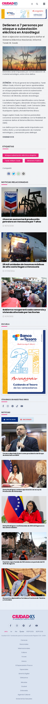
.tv (11, 631)
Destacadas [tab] (11, 420)
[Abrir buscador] (37, 4)
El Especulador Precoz (24, 665)
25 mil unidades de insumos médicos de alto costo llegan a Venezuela (23, 265)
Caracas (24, 640)
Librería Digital (24, 673)
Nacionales (24, 644)
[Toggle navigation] (43, 4)
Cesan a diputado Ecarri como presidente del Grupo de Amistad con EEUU (23, 454)
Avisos (24, 661)
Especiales (24, 669)
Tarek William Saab (12, 161)
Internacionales (24, 648)
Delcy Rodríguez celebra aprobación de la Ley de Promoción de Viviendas (22, 490)
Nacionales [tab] (27, 420)
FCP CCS (30, 631)
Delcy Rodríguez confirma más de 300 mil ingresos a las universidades (23, 526)
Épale (22, 631)
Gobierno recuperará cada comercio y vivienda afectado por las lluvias (24, 311)
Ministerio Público (34, 161)
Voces (24, 656)
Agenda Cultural (24, 694)
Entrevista (24, 690)
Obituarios (24, 678)
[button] (24, 361)
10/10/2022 (9, 316)
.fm (16, 631)
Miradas (24, 682)
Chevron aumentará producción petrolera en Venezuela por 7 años (22, 220)
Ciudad (24, 686)
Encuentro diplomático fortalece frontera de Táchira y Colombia (24, 599)
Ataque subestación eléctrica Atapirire (20, 155)
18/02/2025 (9, 226)
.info (6, 631)
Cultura (24, 652)
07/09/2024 (10, 271)
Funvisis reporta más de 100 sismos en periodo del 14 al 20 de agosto (24, 563)
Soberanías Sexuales (24, 699)
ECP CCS (39, 631)
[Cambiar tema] (32, 4)
